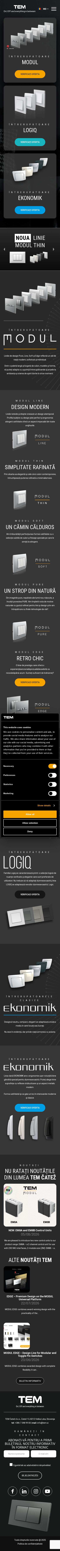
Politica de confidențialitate (30, 1544)
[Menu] (53, 8)
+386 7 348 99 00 (23, 1423)
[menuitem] (53, 9)
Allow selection (30, 823)
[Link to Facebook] (12, 1491)
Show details (44, 805)
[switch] (52, 775)
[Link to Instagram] (35, 1491)
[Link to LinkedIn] (24, 1491)
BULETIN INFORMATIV (30, 1380)
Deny (30, 831)
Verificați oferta (30, 74)
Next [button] (54, 249)
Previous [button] (5, 249)
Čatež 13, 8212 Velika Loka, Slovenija (38, 1419)
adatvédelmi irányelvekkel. (39, 1465)
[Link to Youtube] (47, 1491)
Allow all (30, 814)
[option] (30, 249)
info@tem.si (42, 1423)
